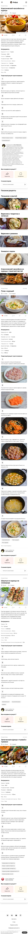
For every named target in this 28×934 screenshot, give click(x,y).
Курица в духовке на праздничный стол (10, 871)
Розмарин (3, 790)
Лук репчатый (4, 339)
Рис (2, 334)
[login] (26, 2)
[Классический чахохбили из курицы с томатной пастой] (14, 279)
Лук (2, 626)
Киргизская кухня (6, 539)
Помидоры (3, 54)
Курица (3, 52)
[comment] (25, 184)
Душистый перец (5, 65)
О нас (14, 922)
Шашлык (4, 704)
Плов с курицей (15, 539)
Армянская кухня (5, 701)
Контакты (14, 919)
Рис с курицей (5, 542)
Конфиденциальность (14, 928)
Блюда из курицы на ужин (7, 137)
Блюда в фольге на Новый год (8, 863)
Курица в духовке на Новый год (8, 868)
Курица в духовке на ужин (7, 874)
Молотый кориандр (6, 635)
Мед (2, 796)
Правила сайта (14, 925)
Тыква (2, 785)
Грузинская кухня (6, 140)
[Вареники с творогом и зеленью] (14, 223)
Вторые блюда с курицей (21, 137)
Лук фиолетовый (5, 58)
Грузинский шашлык (16, 701)
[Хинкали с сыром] (14, 259)
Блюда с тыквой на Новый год (8, 865)
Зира (2, 348)
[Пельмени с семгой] (14, 204)
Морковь (3, 337)
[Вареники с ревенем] (14, 241)
